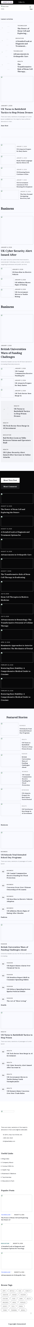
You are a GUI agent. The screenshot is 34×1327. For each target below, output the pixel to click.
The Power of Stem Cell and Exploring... (24, 30)
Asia (20, 1291)
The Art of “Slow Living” (17, 1001)
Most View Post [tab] (10, 480)
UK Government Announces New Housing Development (24, 185)
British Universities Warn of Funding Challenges (13, 352)
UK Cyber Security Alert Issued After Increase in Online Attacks (17, 454)
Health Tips (6, 1170)
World (23, 1310)
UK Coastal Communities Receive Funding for (23, 373)
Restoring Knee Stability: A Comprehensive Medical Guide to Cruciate (15, 671)
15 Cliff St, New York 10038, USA (12, 1135)
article (12, 1291)
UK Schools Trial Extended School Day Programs (26, 731)
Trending (14, 1310)
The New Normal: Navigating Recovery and (26, 196)
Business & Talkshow (9, 1173)
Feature (5, 1298)
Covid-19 (27, 1291)
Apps (4, 1291)
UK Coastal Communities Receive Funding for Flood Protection (17, 875)
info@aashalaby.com (9, 1141)
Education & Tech (8, 1181)
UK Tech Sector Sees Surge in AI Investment (27, 811)
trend (5, 1310)
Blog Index (5, 1159)
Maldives (5, 1302)
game (21, 1298)
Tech (12, 1306)
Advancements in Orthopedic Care (16, 555)
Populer (22, 1302)
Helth (29, 1298)
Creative (5, 1294)
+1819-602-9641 (8, 1138)
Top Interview (6, 1177)
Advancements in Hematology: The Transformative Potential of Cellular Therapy (17, 623)
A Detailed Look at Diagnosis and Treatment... (24, 43)
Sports (5, 1306)
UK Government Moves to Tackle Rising (21, 294)
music (14, 1302)
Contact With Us (8, 1166)
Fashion (23, 1294)
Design (14, 1294)
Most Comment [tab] (10, 486)
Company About (7, 1162)
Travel (21, 1306)
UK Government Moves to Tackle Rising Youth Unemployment (17, 1079)
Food (13, 1298)
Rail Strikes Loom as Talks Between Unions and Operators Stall (17, 440)
